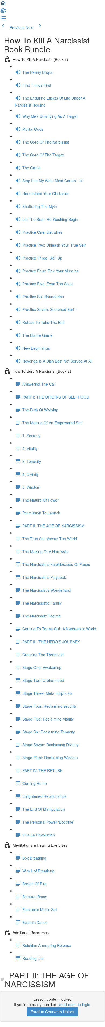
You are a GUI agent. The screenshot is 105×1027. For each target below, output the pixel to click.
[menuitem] (3, 12)
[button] (3, 5)
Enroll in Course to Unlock (52, 1011)
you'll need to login (74, 1004)
